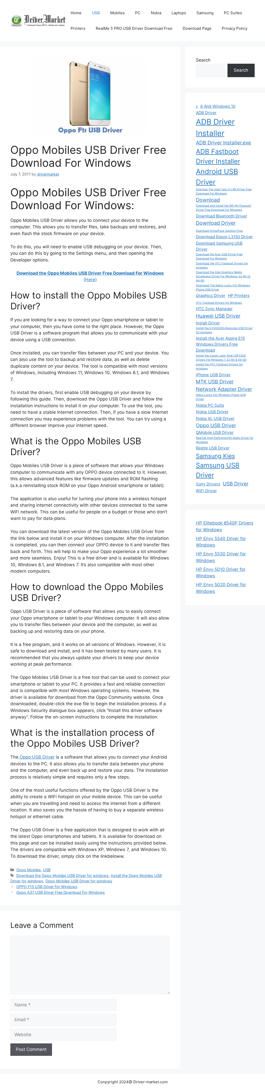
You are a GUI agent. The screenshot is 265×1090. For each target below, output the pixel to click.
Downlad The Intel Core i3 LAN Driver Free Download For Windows (224, 191)
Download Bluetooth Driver (221, 216)
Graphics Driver (210, 295)
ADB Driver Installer (215, 127)
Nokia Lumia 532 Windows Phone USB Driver (221, 397)
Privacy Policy (234, 28)
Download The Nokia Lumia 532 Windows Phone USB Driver (223, 287)
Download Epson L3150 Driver (224, 236)
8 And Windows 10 (217, 106)
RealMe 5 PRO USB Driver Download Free (134, 28)
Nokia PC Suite (210, 405)
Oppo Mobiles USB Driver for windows (78, 881)
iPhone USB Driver (213, 374)
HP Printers (238, 295)
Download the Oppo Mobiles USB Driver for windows (62, 875)
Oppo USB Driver (216, 425)
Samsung (205, 12)
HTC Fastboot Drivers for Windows (219, 302)
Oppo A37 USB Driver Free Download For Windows (60, 892)
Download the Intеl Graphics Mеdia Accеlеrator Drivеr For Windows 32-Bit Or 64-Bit (223, 276)
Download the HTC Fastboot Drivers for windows (222, 265)
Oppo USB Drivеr (36, 757)
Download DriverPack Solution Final (219, 230)
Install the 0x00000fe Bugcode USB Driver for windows (224, 330)
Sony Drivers (208, 484)
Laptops (179, 12)
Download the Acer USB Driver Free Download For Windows (219, 256)
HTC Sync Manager (214, 308)
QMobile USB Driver (215, 432)
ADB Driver (206, 112)
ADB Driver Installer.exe (223, 143)
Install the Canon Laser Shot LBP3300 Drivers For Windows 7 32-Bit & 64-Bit (221, 357)
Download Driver (215, 223)
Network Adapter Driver (224, 389)
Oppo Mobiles (28, 870)
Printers (78, 28)
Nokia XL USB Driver (215, 418)
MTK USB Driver (215, 382)
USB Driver (235, 484)
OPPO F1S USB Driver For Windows (46, 886)
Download (208, 200)
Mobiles (117, 12)
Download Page (197, 28)
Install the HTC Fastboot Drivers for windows (219, 366)
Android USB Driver (217, 176)
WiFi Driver (206, 490)
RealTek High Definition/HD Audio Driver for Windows (224, 440)
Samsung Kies (215, 455)
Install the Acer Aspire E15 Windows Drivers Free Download (220, 344)
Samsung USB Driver (218, 470)
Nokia (156, 12)
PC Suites (233, 12)
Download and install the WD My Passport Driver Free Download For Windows (223, 208)
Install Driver (208, 323)
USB (96, 12)
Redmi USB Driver (213, 448)
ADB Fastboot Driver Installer (218, 156)
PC (138, 12)
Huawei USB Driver (218, 316)
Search (203, 60)
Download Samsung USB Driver (219, 246)
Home (76, 12)
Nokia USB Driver (212, 411)
